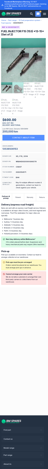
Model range (9, 448)
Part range (8, 455)
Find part (7, 430)
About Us (7, 464)
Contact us (8, 439)
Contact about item (23, 138)
